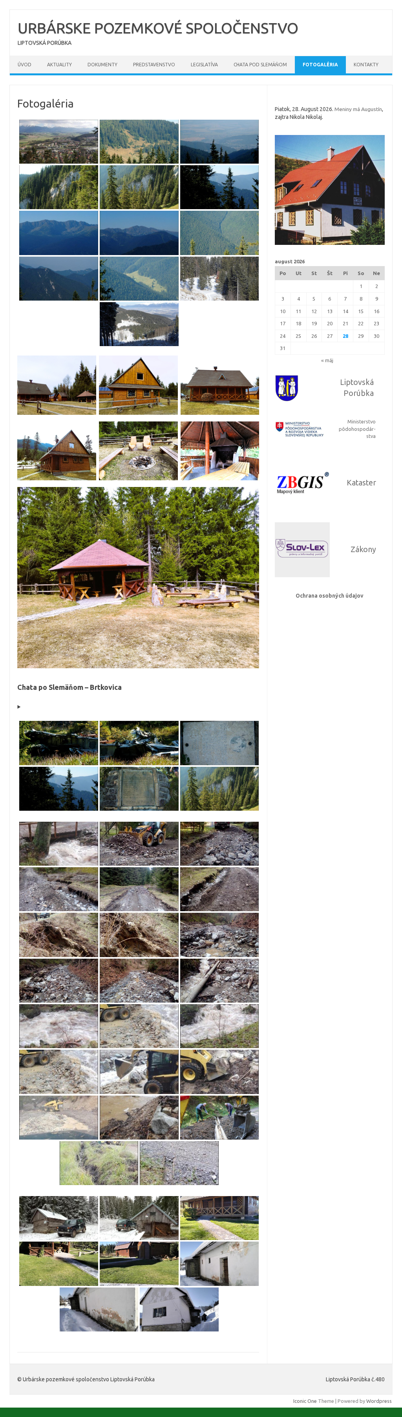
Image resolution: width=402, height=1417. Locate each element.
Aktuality (59, 64)
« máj (327, 360)
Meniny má (358, 109)
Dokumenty (102, 64)
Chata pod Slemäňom (260, 64)
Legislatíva (204, 64)
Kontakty (366, 64)
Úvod (24, 64)
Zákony (363, 549)
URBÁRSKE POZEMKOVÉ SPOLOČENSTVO (158, 28)
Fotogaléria (320, 64)
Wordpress (379, 1401)
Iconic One (305, 1401)
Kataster (361, 482)
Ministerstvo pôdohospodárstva (357, 429)
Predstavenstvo (154, 64)
